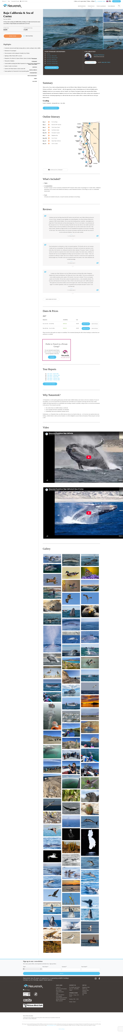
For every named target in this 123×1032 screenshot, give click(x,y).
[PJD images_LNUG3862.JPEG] (71, 703)
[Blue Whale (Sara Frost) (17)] (90, 624)
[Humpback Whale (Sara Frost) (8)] (52, 908)
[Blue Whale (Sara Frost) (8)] (52, 639)
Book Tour (86, 323)
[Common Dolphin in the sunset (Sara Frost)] (71, 886)
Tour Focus (91, 6)
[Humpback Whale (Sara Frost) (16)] (90, 914)
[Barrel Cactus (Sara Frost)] (90, 809)
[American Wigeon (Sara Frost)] (52, 580)
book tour (12, 36)
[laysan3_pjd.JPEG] (90, 688)
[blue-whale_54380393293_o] (71, 637)
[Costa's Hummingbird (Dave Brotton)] (71, 586)
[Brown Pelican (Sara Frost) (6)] (90, 842)
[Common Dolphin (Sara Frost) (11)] (90, 876)
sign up (61, 973)
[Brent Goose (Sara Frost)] (52, 830)
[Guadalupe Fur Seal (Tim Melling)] (90, 796)
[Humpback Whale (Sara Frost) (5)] (71, 925)
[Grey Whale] (52, 685)
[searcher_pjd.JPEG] (71, 690)
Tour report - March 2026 (52, 55)
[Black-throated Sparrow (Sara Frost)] (52, 817)
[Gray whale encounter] (52, 697)
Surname (64, 966)
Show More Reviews (51, 299)
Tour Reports (33, 72)
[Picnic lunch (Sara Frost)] (52, 766)
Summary (34, 58)
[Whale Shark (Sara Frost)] (71, 782)
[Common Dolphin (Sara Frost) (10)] (71, 873)
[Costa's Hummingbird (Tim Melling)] (71, 795)
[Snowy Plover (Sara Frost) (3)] (71, 938)
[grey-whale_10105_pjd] (52, 716)
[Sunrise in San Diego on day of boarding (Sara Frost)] (90, 585)
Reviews (35, 67)
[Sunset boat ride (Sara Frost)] (90, 940)
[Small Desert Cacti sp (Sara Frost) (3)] (90, 611)
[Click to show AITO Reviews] (26, 989)
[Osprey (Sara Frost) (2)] (71, 599)
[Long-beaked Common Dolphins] (52, 558)
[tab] (107, 1)
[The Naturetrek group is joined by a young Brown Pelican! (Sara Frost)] (90, 769)
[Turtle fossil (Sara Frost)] (52, 786)
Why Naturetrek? (32, 75)
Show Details (95, 323)
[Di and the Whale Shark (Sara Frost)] (52, 751)
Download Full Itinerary (55, 169)
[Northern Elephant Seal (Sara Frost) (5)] (52, 606)
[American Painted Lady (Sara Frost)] (90, 573)
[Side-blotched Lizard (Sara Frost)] (52, 934)
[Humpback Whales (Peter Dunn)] (52, 619)
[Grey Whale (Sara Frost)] (71, 612)
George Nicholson (99, 55)
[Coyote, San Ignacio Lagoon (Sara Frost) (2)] (90, 714)
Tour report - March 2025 (52, 59)
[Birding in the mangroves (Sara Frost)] (71, 730)
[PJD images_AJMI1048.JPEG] (90, 701)
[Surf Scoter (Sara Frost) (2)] (52, 593)
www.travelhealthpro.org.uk (51, 1025)
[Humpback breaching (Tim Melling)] (52, 659)
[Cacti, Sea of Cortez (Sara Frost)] (71, 847)
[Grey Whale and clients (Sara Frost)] (90, 675)
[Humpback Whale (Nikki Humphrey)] (71, 650)
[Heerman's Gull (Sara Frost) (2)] (52, 895)
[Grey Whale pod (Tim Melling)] (90, 560)
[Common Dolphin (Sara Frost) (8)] (52, 869)
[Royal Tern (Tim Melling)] (52, 805)
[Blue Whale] (90, 637)
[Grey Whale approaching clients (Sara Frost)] (90, 650)
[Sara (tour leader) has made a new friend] (71, 767)
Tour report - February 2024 (52, 63)
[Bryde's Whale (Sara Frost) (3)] (52, 843)
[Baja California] (71, 663)
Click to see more (52, 67)
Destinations (82, 6)
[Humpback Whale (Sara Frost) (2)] (90, 901)
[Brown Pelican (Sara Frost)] (90, 662)
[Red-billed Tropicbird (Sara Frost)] (90, 927)
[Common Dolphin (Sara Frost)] (52, 882)
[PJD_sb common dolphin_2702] (71, 716)
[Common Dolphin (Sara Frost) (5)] (90, 863)
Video (35, 78)
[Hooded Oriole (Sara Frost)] (71, 899)
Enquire (52, 357)
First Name (45, 966)
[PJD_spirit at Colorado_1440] (90, 727)
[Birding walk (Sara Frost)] (52, 737)
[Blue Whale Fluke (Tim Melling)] (71, 560)
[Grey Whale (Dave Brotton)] (52, 568)
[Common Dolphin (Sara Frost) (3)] (71, 860)
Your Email (84, 966)
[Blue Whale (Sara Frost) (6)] (71, 625)
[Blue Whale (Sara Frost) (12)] (71, 821)
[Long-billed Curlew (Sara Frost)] (52, 672)
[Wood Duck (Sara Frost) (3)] (71, 573)
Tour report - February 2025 (52, 61)
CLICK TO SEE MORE (50, 383)
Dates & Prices (33, 70)
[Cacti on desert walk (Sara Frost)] (71, 743)
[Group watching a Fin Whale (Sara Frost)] (71, 755)
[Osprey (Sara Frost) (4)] (90, 598)
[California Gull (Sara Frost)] (52, 856)
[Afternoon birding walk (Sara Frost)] (71, 677)
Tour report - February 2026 (52, 57)
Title (24, 966)
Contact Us (116, 1)
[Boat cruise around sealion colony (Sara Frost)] (90, 740)
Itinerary (48, 53)
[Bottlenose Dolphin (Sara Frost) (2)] (90, 822)
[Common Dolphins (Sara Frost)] (90, 889)
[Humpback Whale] (52, 921)
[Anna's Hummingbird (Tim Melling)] (90, 783)
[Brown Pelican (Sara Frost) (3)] (71, 834)
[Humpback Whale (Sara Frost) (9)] (71, 912)
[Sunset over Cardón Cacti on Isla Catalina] (52, 947)
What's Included (32, 64)
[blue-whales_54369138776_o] (71, 808)
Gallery (34, 81)
